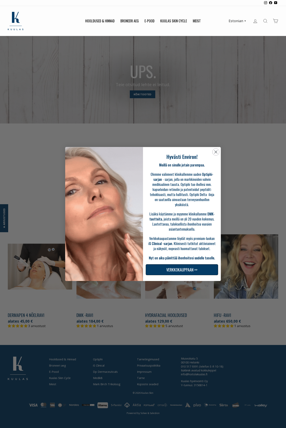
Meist (197, 20)
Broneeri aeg (129, 20)
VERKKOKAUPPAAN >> (181, 270)
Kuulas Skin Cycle (173, 20)
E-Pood (149, 20)
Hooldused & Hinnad (100, 20)
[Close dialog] (215, 152)
